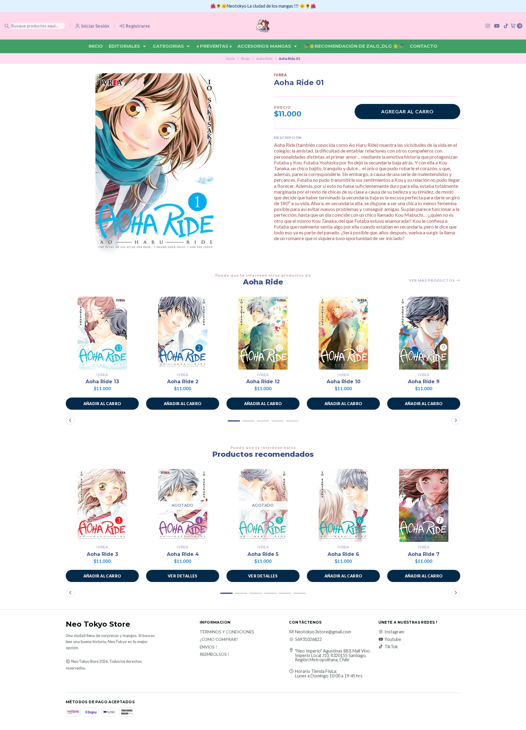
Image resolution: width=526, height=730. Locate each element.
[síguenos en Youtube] (497, 26)
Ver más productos (432, 280)
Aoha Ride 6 (343, 554)
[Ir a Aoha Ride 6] (343, 505)
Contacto (423, 46)
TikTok (391, 647)
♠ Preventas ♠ (214, 46)
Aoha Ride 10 (343, 381)
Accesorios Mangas (264, 46)
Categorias (169, 46)
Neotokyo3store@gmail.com (323, 632)
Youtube (392, 639)
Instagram (394, 632)
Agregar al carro (407, 111)
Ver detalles (183, 575)
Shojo (245, 58)
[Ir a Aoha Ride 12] (263, 333)
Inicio (96, 46)
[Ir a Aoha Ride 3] (102, 505)
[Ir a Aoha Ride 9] (423, 333)
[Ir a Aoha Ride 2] (182, 333)
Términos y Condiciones (227, 632)
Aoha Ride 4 (183, 554)
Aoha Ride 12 (263, 381)
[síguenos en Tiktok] (506, 26)
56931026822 (308, 639)
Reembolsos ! (214, 655)
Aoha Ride (264, 58)
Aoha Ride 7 (424, 554)
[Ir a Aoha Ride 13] (102, 333)
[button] (102, 404)
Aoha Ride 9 (424, 381)
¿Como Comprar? (219, 640)
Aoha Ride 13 (102, 381)
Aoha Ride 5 (263, 554)
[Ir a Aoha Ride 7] (423, 505)
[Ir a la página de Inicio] (263, 25)
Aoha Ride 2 (182, 381)
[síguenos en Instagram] (488, 26)
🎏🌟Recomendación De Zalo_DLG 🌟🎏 (354, 46)
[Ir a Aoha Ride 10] (343, 333)
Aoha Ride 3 (102, 554)
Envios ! (208, 647)
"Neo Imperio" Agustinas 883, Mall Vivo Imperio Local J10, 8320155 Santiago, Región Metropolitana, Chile (332, 655)
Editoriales (125, 46)
